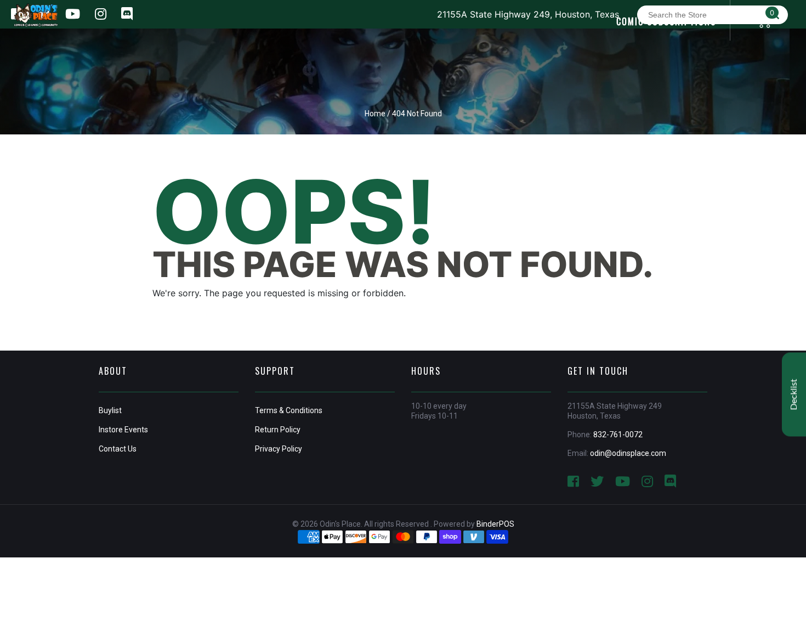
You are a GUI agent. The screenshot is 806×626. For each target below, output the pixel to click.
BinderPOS (495, 524)
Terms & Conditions (288, 410)
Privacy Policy (278, 448)
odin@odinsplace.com (628, 453)
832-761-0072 (618, 434)
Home (375, 113)
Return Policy (277, 429)
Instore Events (123, 429)
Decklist (794, 394)
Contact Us (118, 448)
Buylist (110, 410)
